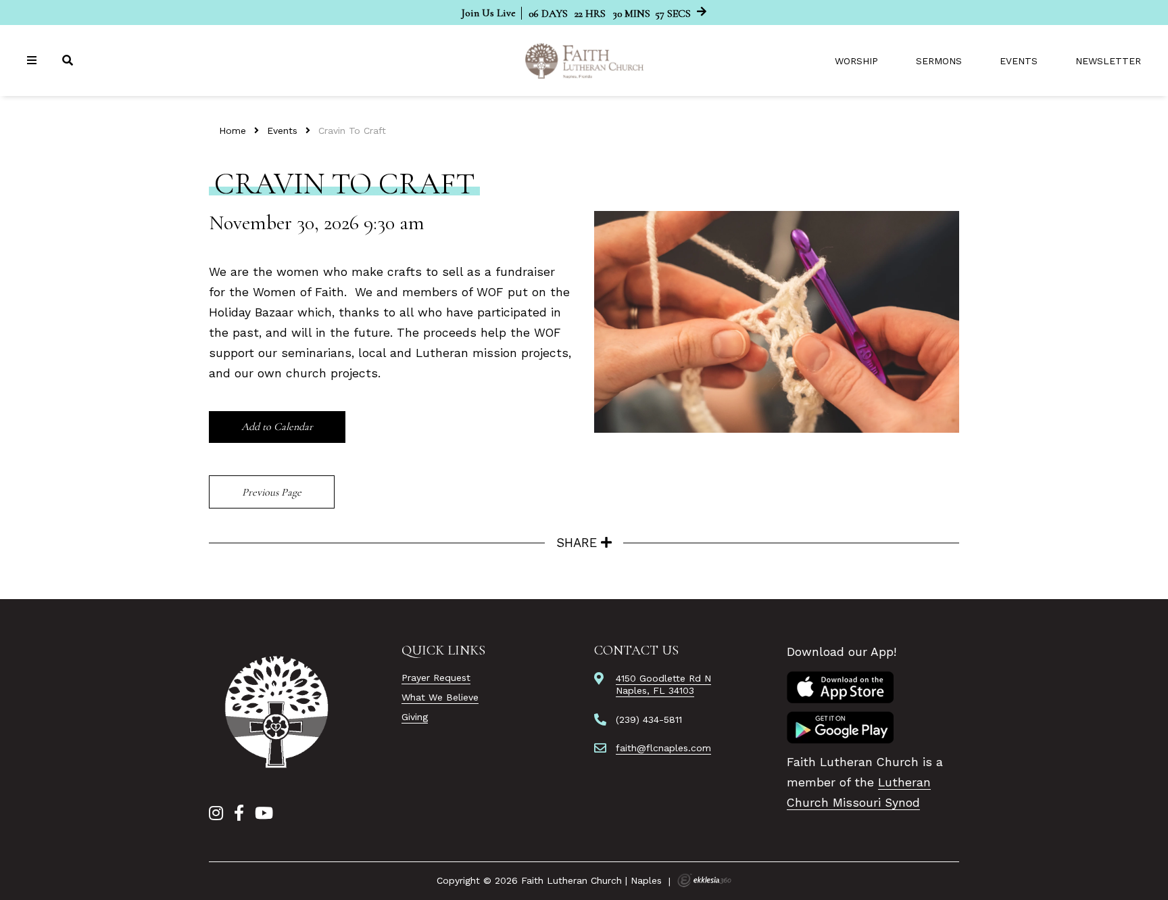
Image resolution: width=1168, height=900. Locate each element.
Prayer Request (436, 677)
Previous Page (271, 492)
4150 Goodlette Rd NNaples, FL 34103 (663, 684)
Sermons (939, 60)
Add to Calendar (277, 426)
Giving (415, 716)
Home (232, 130)
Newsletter (1108, 60)
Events (1019, 60)
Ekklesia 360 (704, 880)
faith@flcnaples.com (663, 747)
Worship (856, 60)
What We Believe (440, 697)
